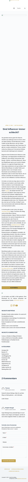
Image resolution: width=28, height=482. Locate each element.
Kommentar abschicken (8, 460)
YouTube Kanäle (6, 211)
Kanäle (7, 190)
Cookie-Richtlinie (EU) (14, 471)
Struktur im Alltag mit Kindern (14, 336)
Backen (4, 352)
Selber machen (5, 367)
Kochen (4, 359)
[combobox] (20, 8)
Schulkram (4, 365)
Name (4, 432)
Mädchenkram (5, 361)
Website (5, 442)
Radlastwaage (5, 339)
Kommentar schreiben (8, 447)
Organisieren (5, 363)
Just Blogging (18, 125)
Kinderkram (5, 358)
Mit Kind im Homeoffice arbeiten (14, 338)
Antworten (23, 409)
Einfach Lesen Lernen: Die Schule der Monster (13, 327)
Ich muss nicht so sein (7, 268)
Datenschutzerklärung (17, 469)
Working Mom (5, 369)
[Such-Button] (25, 8)
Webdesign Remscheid (21, 478)
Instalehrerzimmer (16, 224)
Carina (3, 336)
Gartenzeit (4, 354)
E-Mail (4, 437)
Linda (3, 338)
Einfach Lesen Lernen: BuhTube (10, 325)
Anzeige (4, 350)
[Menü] (14, 8)
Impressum (7, 469)
